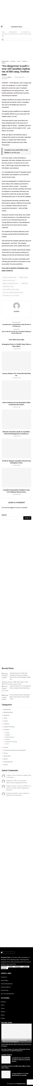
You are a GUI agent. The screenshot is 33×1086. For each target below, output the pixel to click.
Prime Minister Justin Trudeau (11, 295)
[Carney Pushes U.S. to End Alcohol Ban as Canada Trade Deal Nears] (16, 361)
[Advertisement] (16, 12)
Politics (6, 747)
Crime (5, 718)
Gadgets (7, 735)
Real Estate (7, 756)
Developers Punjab (11, 793)
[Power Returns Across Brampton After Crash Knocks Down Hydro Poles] (16, 390)
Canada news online (8, 286)
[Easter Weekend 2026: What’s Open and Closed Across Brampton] (16, 1034)
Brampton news (23, 277)
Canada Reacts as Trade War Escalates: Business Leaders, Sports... (21, 1059)
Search (4, 515)
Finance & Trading (9, 727)
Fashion (7, 732)
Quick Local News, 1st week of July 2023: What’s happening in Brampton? (18, 788)
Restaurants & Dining (11, 741)
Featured (6, 724)
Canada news (24, 283)
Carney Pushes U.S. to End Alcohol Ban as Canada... (20, 1074)
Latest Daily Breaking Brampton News (13, 292)
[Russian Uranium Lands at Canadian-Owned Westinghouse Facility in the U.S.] (16, 419)
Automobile (7, 709)
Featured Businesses (6, 983)
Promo (6, 753)
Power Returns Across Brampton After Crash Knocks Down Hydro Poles (20, 697)
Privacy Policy (4, 990)
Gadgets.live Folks (11, 780)
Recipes (7, 739)
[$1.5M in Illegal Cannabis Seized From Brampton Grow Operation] (16, 448)
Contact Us (9, 271)
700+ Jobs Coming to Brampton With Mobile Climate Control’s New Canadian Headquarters (15, 1050)
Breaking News (13, 32)
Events (6, 721)
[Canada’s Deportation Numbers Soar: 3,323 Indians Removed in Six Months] (16, 477)
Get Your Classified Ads (7, 993)
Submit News (4, 980)
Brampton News (21, 1083)
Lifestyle (6, 729)
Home (3, 32)
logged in (12, 507)
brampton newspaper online (10, 283)
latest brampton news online (11, 289)
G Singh (8, 775)
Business (6, 715)
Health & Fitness (9, 737)
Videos (6, 765)
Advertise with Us (6, 987)
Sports (6, 759)
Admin (9, 77)
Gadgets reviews (11, 786)
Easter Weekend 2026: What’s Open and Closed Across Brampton (14, 1041)
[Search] (31, 26)
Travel (7, 744)
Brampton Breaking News (9, 277)
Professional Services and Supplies (15, 750)
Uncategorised (8, 762)
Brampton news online (9, 280)
